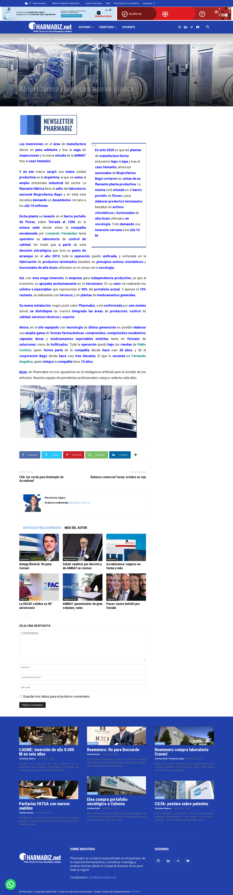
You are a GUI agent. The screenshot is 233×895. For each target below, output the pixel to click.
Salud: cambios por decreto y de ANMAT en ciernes (82, 566)
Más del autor (76, 528)
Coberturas (106, 27)
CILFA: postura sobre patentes (181, 803)
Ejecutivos (25, 559)
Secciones (84, 27)
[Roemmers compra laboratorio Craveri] (184, 736)
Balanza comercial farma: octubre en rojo (118, 477)
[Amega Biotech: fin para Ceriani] (39, 547)
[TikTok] (191, 27)
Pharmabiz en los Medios (126, 3)
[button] (207, 27)
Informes (160, 743)
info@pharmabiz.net (102, 877)
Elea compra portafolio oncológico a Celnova (107, 801)
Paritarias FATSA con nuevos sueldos (44, 806)
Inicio (22, 39)
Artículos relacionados (42, 528)
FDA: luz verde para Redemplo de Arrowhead (41, 479)
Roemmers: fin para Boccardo (113, 749)
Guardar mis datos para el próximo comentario (56, 696)
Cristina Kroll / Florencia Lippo (169, 759)
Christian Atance (27, 759)
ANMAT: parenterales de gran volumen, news (82, 606)
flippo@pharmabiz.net (79, 502)
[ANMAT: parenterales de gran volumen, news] (82, 587)
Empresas (111, 559)
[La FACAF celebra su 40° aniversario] (39, 587)
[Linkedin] (185, 27)
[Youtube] (197, 27)
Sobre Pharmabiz (94, 3)
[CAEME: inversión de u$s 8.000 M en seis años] (48, 736)
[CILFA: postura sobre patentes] (184, 790)
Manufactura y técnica (39, 39)
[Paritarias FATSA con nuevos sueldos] (48, 790)
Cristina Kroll (93, 754)
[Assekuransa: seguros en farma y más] (126, 547)
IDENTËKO (136, 891)
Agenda (24, 599)
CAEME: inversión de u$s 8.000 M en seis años (46, 752)
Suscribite (128, 27)
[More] (135, 455)
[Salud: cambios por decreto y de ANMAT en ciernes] (82, 547)
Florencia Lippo (31, 98)
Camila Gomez (26, 813)
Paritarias (24, 797)
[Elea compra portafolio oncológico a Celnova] (116, 785)
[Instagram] (179, 27)
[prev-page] (21, 615)
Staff (108, 3)
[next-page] (27, 615)
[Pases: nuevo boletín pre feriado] (126, 587)
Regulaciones (70, 559)
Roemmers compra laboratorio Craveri (181, 752)
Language (147, 3)
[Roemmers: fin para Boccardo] (116, 736)
